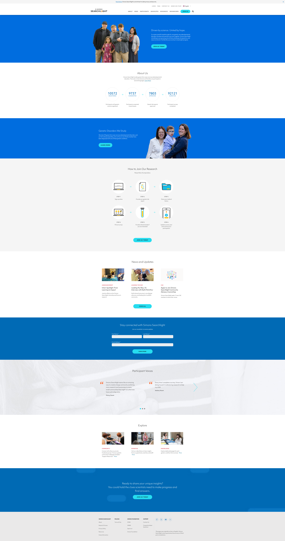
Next (195, 387)
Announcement (107, 285)
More (115, 456)
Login (154, 6)
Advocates (154, 11)
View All (142, 306)
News (136, 11)
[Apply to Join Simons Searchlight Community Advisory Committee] (172, 274)
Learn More (148, 80)
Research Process (103, 525)
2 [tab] (142, 408)
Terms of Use (118, 522)
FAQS (158, 6)
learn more (105, 145)
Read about (119, 2)
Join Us (185, 11)
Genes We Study (176, 6)
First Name (115, 334)
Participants (144, 11)
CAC (162, 285)
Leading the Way (137, 285)
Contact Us (165, 6)
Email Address (116, 342)
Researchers (174, 11)
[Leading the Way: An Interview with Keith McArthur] (142, 274)
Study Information (103, 535)
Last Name (146, 334)
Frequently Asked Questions (147, 526)
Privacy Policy (102, 528)
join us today (159, 46)
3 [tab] (144, 408)
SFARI (128, 522)
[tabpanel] (121, 388)
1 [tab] (140, 408)
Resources (164, 11)
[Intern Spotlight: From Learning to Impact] (113, 274)
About (130, 11)
